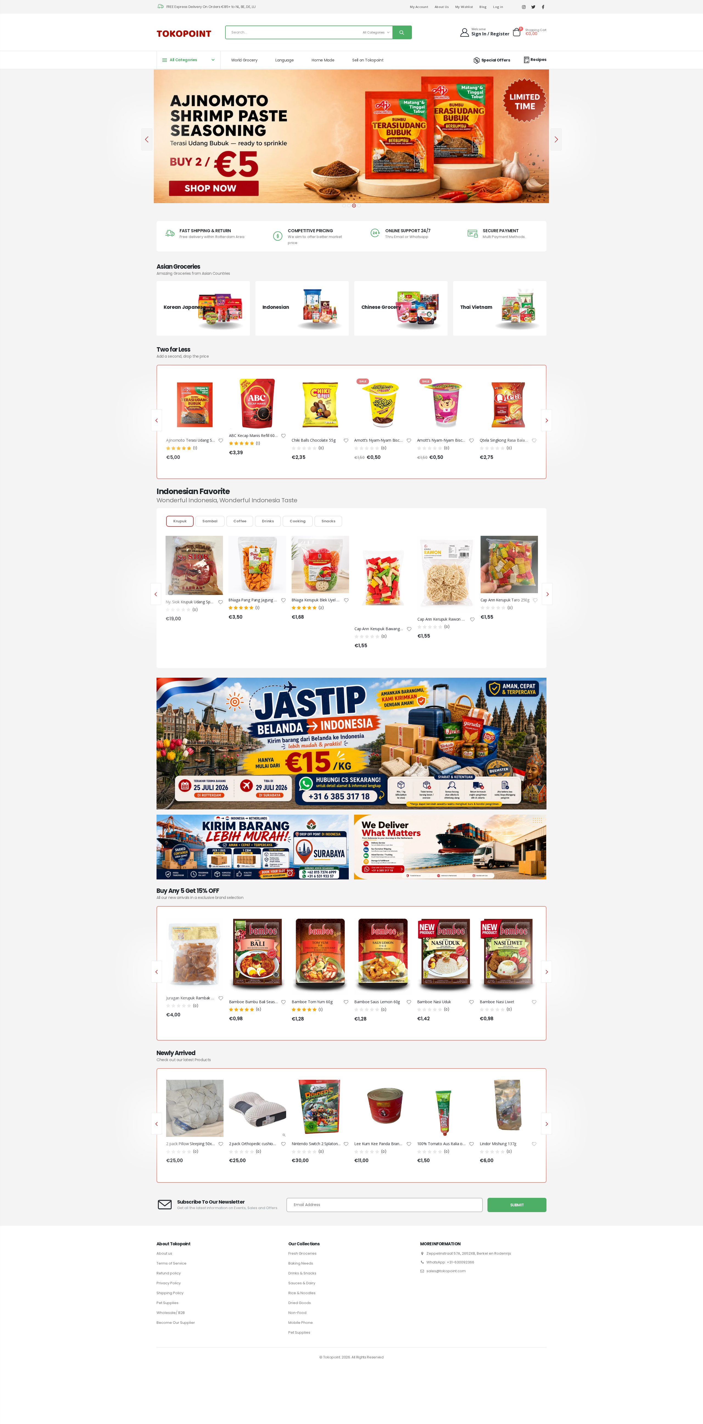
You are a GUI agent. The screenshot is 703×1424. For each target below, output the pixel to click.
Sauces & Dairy (301, 1283)
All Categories (374, 32)
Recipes (538, 59)
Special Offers (495, 60)
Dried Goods (299, 1302)
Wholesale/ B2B (171, 1312)
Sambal (209, 521)
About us (164, 1253)
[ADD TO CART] (214, 385)
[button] (344, 205)
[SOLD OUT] (214, 927)
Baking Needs (300, 1263)
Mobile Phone (300, 1322)
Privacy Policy (169, 1283)
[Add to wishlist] (221, 440)
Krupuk (179, 521)
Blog (483, 7)
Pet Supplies (167, 1302)
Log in (498, 7)
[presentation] (146, 139)
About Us (442, 7)
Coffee (239, 521)
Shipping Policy (170, 1293)
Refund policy (169, 1273)
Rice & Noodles (302, 1293)
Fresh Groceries (302, 1253)
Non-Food (297, 1312)
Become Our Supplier (176, 1322)
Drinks (268, 521)
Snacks (328, 521)
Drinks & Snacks (302, 1273)
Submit (517, 1205)
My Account (419, 7)
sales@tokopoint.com (446, 1271)
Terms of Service (171, 1263)
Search (401, 32)
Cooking (298, 521)
